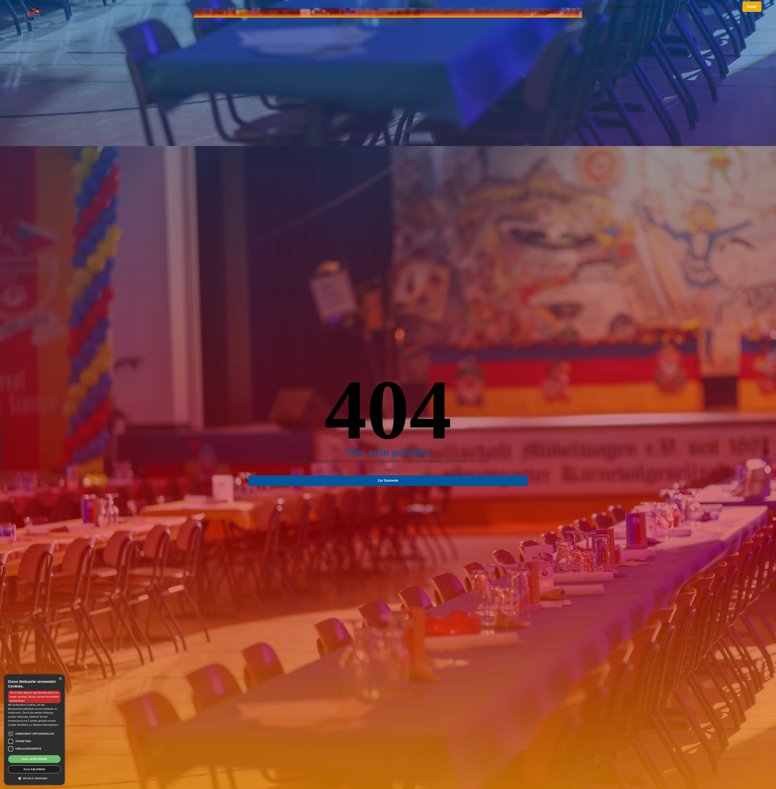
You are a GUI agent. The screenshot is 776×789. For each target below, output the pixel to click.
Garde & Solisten (677, 6)
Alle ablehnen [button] (34, 769)
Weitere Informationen (45, 724)
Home (573, 6)
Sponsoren (729, 6)
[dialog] (34, 729)
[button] (621, 7)
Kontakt (752, 6)
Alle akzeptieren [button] (34, 759)
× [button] (60, 678)
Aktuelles (592, 6)
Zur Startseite (388, 480)
